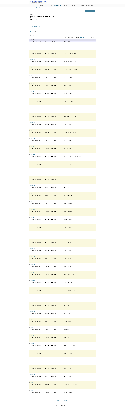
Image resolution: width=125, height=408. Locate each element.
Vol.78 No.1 (32, 390)
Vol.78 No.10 (32, 343)
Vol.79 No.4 (32, 296)
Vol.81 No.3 (32, 185)
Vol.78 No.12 (32, 327)
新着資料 (65, 5)
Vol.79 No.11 (32, 240)
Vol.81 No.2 (32, 201)
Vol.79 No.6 (32, 280)
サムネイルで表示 (83, 37)
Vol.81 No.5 (32, 154)
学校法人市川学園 (89, 5)
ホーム (33, 5)
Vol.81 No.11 (32, 75)
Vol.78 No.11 (32, 335)
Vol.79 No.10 (32, 248)
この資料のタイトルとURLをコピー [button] (62, 400)
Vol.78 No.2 (32, 382)
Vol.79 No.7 (32, 272)
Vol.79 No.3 (32, 303)
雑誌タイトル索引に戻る (36, 7)
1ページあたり (88, 37)
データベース (49, 5)
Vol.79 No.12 (32, 233)
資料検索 (41, 5)
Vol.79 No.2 (32, 311)
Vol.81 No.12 (32, 44)
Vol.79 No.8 (32, 264)
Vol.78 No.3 (32, 374)
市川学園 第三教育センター (43, 2)
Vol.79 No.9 (32, 256)
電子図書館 (82, 5)
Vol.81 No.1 (32, 217)
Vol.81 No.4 (32, 170)
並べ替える (64, 37)
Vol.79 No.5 (32, 288)
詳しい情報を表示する (35, 26)
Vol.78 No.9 (32, 351)
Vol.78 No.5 (32, 359)
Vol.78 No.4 (32, 366)
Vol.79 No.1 (32, 319)
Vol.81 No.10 (32, 107)
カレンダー (73, 5)
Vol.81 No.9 (32, 138)
